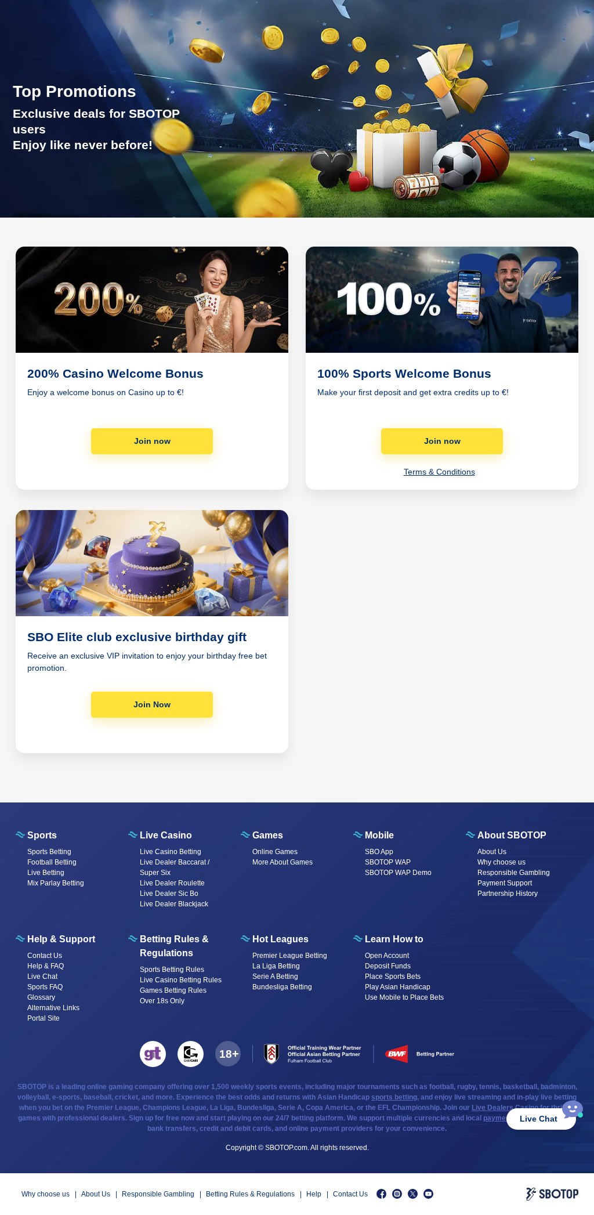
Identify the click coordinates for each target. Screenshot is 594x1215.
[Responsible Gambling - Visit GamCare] (190, 1054)
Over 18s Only (162, 1001)
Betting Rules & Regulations (250, 1194)
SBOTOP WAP (388, 862)
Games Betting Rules (173, 990)
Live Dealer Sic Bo (169, 893)
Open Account (387, 956)
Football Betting (52, 862)
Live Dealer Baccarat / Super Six (174, 867)
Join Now (152, 704)
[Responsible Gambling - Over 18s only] (228, 1053)
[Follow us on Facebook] (381, 1194)
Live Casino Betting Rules (181, 980)
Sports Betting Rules (172, 970)
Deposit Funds (388, 966)
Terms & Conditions (439, 471)
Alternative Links (53, 1008)
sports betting (394, 1097)
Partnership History (507, 893)
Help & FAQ (45, 966)
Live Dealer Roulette (172, 883)
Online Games (275, 852)
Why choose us (501, 862)
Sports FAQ (45, 987)
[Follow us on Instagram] (397, 1194)
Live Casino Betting (170, 852)
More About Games (282, 862)
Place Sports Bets (393, 976)
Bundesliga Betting (282, 987)
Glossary (41, 997)
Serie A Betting (275, 976)
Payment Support (504, 883)
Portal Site (43, 1018)
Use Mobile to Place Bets (404, 997)
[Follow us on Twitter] (413, 1194)
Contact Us (44, 956)
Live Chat (538, 1118)
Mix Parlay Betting (55, 883)
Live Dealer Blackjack (174, 904)
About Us (491, 852)
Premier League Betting (289, 956)
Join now (152, 441)
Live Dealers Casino (505, 1108)
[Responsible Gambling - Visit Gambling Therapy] (153, 1054)
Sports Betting (49, 852)
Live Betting (45, 873)
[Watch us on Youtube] (428, 1194)
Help (313, 1194)
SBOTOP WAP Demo (398, 873)
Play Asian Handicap (397, 987)
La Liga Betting (276, 966)
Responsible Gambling (513, 873)
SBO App (379, 852)
